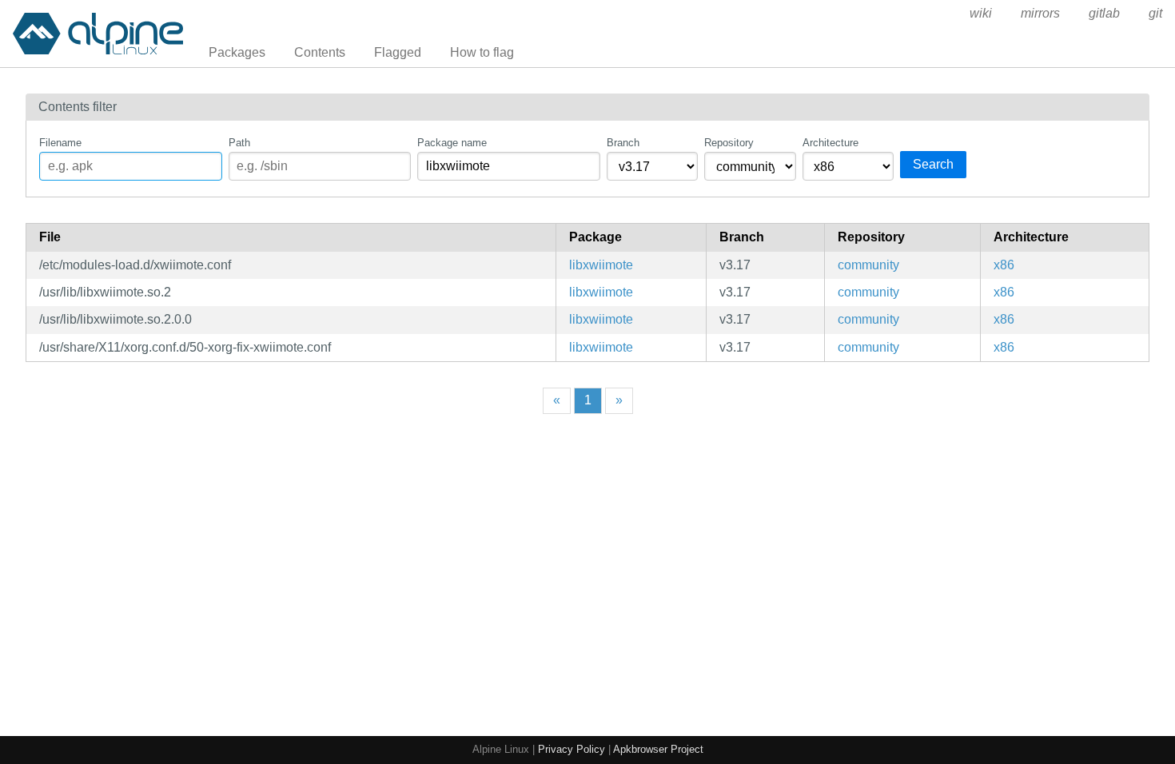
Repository (729, 143)
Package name (452, 143)
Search (933, 164)
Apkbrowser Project (658, 749)
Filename (60, 143)
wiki (981, 13)
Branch (623, 143)
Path (239, 143)
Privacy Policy (571, 749)
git (1155, 13)
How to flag (482, 52)
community (868, 265)
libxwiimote (601, 265)
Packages (237, 52)
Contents (319, 52)
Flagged (397, 52)
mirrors (1040, 13)
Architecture (830, 143)
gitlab (1104, 13)
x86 (1004, 265)
